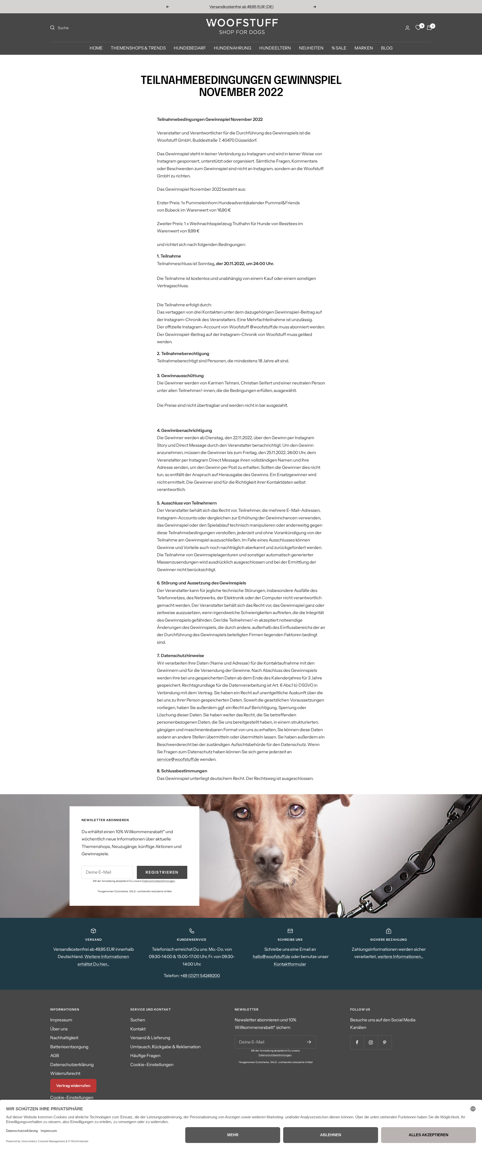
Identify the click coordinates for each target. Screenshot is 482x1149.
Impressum (61, 1019)
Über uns (59, 1028)
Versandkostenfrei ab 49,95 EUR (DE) (241, 6)
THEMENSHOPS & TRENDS (138, 48)
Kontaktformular (290, 964)
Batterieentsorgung (69, 1046)
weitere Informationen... (400, 956)
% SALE (339, 48)
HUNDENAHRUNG (232, 48)
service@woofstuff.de (178, 759)
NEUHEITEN (311, 48)
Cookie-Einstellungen (71, 1097)
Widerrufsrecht (65, 1073)
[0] (418, 27)
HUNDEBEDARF (190, 48)
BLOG (387, 48)
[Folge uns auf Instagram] (371, 1042)
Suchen (137, 1019)
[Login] (407, 28)
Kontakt (138, 1028)
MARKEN (363, 48)
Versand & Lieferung (150, 1037)
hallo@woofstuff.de (271, 956)
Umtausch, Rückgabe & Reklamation (165, 1046)
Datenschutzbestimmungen (158, 881)
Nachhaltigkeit (64, 1037)
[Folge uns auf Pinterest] (385, 1042)
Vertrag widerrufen (73, 1085)
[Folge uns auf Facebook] (357, 1042)
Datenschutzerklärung (72, 1064)
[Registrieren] (309, 1042)
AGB (54, 1055)
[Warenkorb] (429, 27)
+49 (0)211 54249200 (200, 975)
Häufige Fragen (145, 1055)
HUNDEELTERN (275, 48)
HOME (96, 48)
